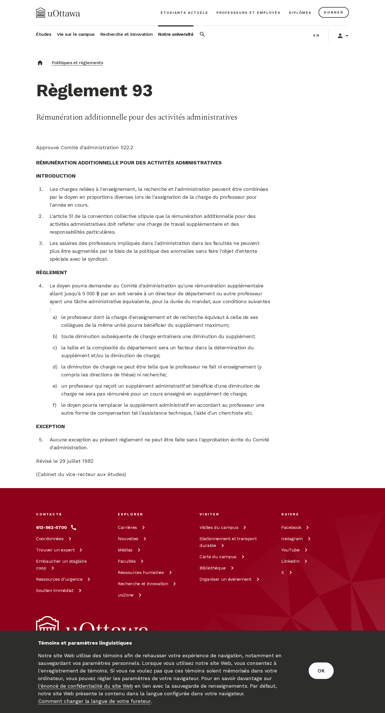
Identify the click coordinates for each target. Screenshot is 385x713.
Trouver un (55, 550)
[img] (58, 12)
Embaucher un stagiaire (61, 564)
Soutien (55, 590)
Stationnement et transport (228, 542)
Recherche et (143, 583)
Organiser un (225, 579)
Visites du (219, 527)
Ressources (59, 579)
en (316, 35)
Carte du (218, 556)
